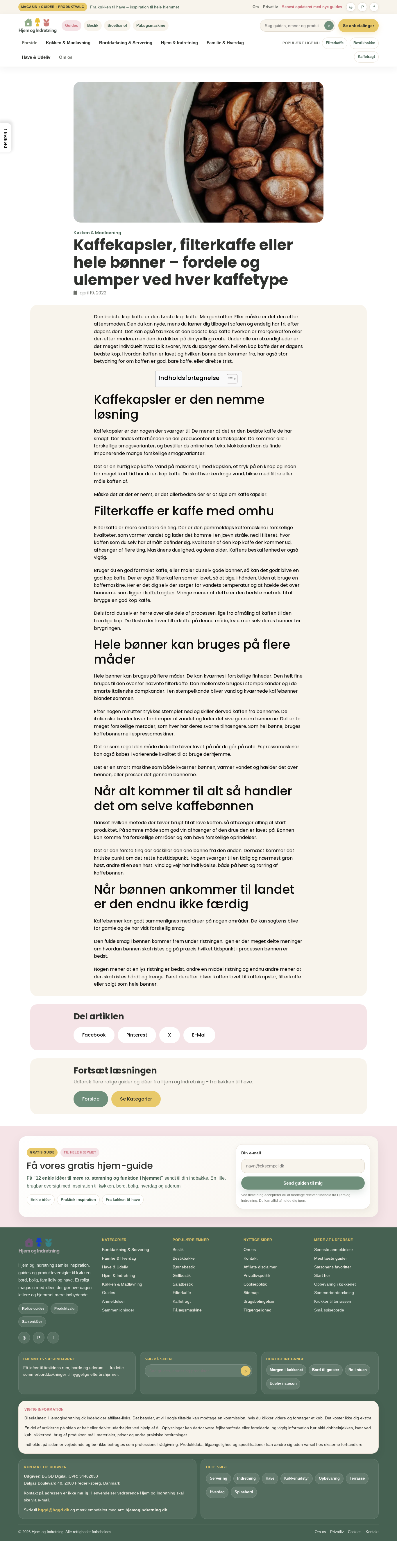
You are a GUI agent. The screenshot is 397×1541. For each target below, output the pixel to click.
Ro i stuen (357, 1370)
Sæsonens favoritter (332, 1267)
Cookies (355, 1532)
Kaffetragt (366, 56)
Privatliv (270, 7)
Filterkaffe (335, 43)
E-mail (199, 1035)
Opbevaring (329, 1478)
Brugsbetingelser (259, 1301)
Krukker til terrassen (332, 1301)
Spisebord (244, 1492)
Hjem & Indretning (179, 42)
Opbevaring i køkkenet (335, 1284)
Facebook (94, 1035)
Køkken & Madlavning (68, 42)
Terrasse (357, 1478)
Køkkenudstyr (296, 1478)
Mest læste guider (330, 1258)
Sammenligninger (118, 1310)
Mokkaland (239, 445)
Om (256, 7)
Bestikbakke (364, 43)
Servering (218, 1478)
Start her (322, 1275)
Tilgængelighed (257, 1310)
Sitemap (251, 1292)
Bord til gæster (325, 1370)
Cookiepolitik (255, 1284)
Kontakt (250, 1258)
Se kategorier (136, 1099)
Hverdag (217, 1492)
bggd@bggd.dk (53, 1510)
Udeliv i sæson (283, 1383)
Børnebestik (184, 1267)
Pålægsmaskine (150, 25)
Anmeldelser (113, 1301)
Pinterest (136, 1035)
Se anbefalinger (358, 25)
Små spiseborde (329, 1310)
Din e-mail (251, 1153)
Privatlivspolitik (257, 1275)
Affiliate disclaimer (260, 1267)
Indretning (246, 1478)
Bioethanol (117, 25)
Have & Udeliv (36, 57)
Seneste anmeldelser (333, 1249)
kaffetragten (159, 592)
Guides (71, 25)
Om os (65, 57)
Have (270, 1478)
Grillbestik (182, 1275)
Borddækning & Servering (125, 42)
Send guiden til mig (303, 1183)
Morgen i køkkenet (286, 1370)
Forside (29, 42)
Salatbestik (183, 1284)
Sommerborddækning (334, 1292)
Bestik (92, 25)
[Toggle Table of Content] (229, 379)
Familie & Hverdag (225, 42)
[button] (5, 137)
